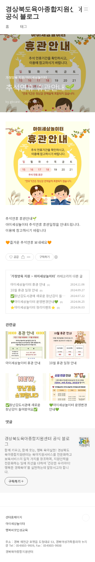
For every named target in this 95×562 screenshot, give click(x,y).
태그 (23, 26)
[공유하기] (23, 257)
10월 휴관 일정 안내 (24, 290)
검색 (75, 9)
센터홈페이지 (14, 517)
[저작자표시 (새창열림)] (56, 257)
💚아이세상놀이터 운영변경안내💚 (34, 301)
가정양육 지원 (20, 276)
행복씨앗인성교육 (17, 530)
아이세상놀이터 (44, 276)
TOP (85, 517)
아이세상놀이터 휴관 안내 (27, 284)
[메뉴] (86, 9)
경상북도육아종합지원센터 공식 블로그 (44, 9)
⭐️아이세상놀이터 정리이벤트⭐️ (32, 307)
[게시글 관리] (29, 257)
